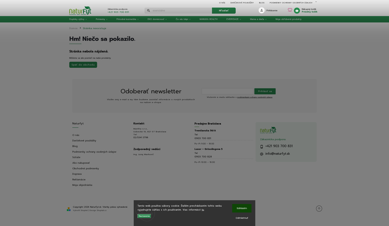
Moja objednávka (82, 185)
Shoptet (84, 210)
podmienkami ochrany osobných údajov (254, 97)
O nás (222, 2)
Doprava (77, 174)
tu (203, 209)
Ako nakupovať (81, 163)
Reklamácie (79, 179)
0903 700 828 (203, 156)
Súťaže (76, 157)
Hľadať (224, 10)
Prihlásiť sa (265, 91)
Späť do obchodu (83, 64)
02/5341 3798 (140, 137)
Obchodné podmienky (85, 168)
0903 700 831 (202, 138)
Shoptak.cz (102, 210)
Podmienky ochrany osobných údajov (291, 2)
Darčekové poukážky (242, 2)
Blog (262, 2)
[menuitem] (80, 19)
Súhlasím (242, 208)
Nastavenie (144, 216)
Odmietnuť (242, 217)
